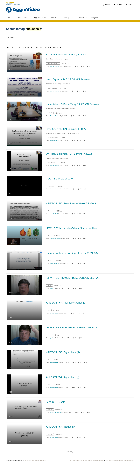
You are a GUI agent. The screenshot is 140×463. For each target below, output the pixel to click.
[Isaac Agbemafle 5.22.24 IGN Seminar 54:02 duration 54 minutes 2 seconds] (24, 86)
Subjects (94, 18)
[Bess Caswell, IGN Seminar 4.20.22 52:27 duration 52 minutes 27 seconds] (24, 136)
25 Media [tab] (10, 38)
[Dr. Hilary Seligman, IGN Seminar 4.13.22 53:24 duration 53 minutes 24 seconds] (24, 161)
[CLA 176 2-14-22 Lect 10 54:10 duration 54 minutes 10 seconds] (24, 186)
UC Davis (73, 460)
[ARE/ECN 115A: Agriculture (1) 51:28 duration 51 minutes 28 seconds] (24, 384)
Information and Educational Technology (90, 460)
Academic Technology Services (35, 460)
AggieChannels (40, 18)
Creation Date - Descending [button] (23, 47)
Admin (53, 18)
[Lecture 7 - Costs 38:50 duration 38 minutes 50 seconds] (24, 409)
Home (9, 18)
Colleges (67, 18)
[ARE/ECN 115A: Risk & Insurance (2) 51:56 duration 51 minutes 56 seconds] (24, 310)
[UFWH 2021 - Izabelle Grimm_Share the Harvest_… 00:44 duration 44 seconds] (24, 235)
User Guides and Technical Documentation (119, 460)
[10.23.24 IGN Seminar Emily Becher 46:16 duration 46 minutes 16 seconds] (24, 62)
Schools (81, 18)
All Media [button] (51, 47)
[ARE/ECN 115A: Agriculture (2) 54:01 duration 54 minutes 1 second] (24, 359)
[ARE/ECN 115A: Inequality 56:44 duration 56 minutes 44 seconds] (24, 434)
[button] (106, 5)
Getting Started (22, 18)
